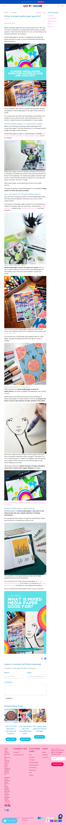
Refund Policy (32, 767)
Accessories (45, 757)
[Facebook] (45, 659)
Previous (38, 12)
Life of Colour (12, 818)
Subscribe (57, 764)
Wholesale (32, 760)
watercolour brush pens (30, 208)
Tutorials (14, 12)
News (50, 24)
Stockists (31, 757)
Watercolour (52, 21)
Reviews (50, 26)
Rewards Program (33, 762)
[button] (4, 6)
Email (29, 673)
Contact (31, 775)
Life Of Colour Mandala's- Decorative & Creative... (11, 730)
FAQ (30, 754)
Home (6, 12)
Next (44, 12)
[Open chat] (60, 816)
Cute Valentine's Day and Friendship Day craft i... (25, 730)
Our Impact (16, 752)
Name (7, 673)
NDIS (30, 772)
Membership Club (33, 765)
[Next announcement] (63, 2)
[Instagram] (42, 659)
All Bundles (45, 754)
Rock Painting (52, 18)
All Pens (44, 752)
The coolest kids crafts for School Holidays (39, 728)
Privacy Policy (32, 770)
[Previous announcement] (3, 2)
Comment (8, 682)
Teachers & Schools (18, 754)
